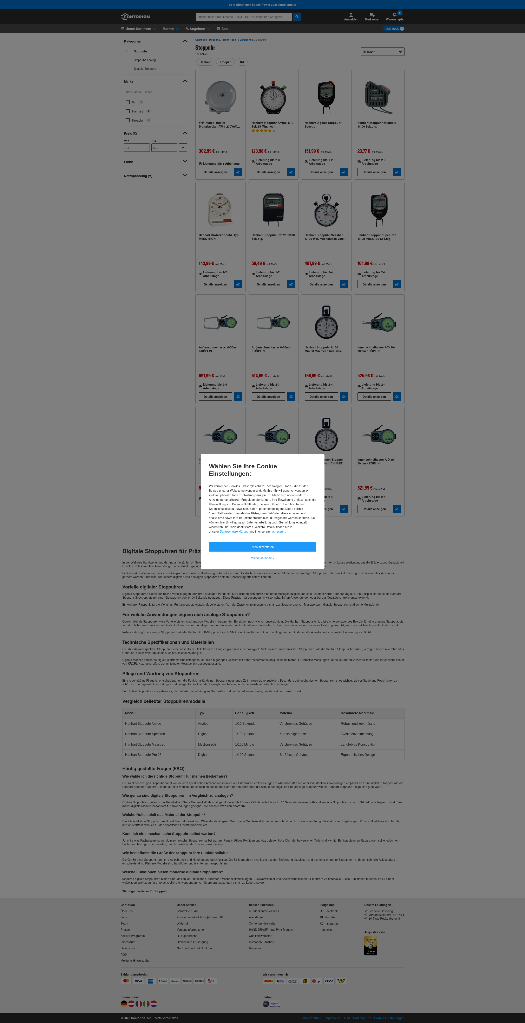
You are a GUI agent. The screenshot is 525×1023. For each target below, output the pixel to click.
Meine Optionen (262, 558)
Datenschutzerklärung (234, 531)
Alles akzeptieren (262, 547)
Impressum (278, 531)
